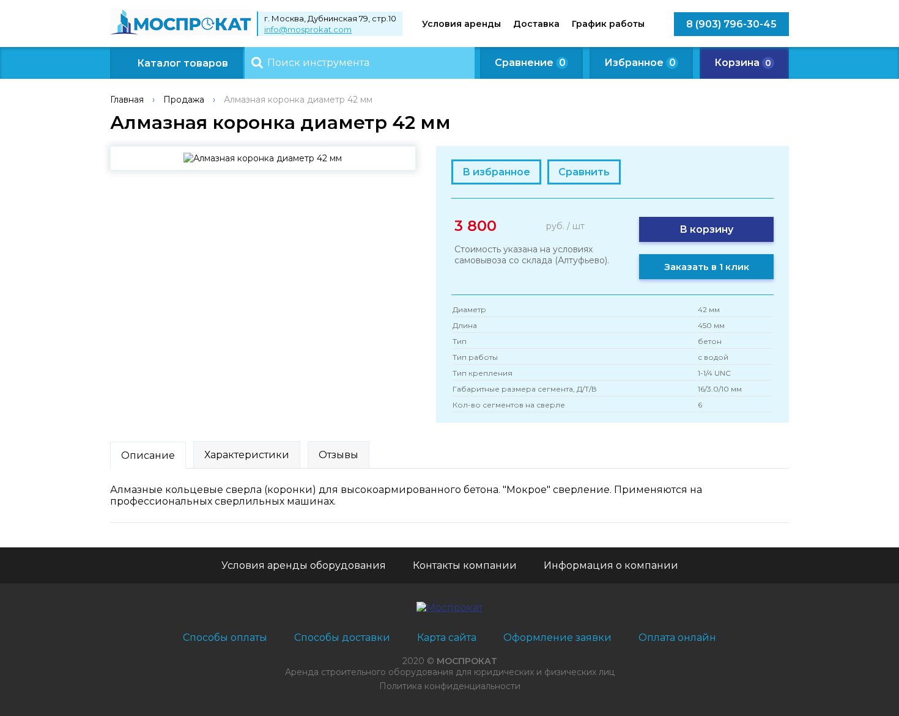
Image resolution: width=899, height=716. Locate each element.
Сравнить (584, 172)
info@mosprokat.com (308, 29)
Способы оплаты (225, 637)
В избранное (496, 172)
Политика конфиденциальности (449, 686)
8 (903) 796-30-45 (731, 24)
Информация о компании (611, 565)
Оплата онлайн (677, 637)
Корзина (742, 62)
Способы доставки (342, 637)
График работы (608, 23)
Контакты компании (465, 565)
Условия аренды (461, 23)
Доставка (536, 23)
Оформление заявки (557, 637)
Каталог (182, 63)
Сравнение (530, 62)
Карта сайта (446, 637)
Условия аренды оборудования (303, 565)
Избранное (640, 62)
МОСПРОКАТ (467, 661)
